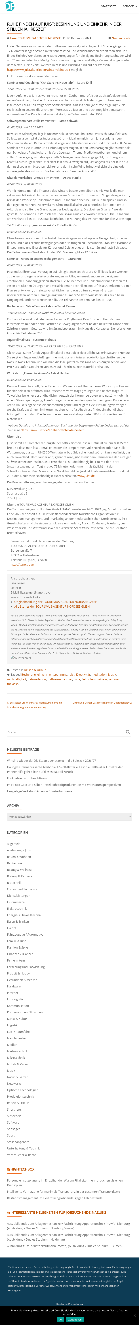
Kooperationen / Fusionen (25, 1012)
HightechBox (22, 1169)
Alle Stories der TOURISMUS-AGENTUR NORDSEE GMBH (52, 606)
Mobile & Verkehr (19, 1064)
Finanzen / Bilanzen (20, 954)
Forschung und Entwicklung (26, 967)
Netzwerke (14, 1084)
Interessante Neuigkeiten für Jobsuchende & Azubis (58, 1212)
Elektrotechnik (17, 909)
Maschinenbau (17, 1038)
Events (11, 928)
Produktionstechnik (20, 1097)
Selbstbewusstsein (94, 679)
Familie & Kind (16, 941)
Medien (12, 1045)
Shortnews (14, 1109)
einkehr (42, 675)
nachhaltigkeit (16, 679)
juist (72, 675)
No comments (121, 38)
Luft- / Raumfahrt (18, 1032)
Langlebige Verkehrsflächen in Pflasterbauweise (39, 791)
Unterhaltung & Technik (23, 1148)
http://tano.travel (22, 565)
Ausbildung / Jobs (19, 850)
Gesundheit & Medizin (22, 980)
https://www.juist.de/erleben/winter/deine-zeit (38, 70)
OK (60, 1319)
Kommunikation (18, 1006)
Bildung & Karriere (19, 876)
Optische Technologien (22, 1090)
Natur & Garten (17, 1077)
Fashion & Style (17, 947)
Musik (112, 675)
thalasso (13, 684)
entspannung (58, 675)
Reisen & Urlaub (35, 670)
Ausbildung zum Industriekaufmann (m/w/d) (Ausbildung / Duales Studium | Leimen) (65, 1246)
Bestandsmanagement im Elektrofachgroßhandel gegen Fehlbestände (54, 1198)
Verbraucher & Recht (21, 1155)
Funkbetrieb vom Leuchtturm (27, 778)
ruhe (77, 679)
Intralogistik (15, 999)
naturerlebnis (37, 679)
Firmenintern (16, 960)
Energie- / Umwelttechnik (24, 915)
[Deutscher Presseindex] (10, 6)
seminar (114, 679)
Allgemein (13, 844)
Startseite (108, 6)
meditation (99, 675)
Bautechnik (14, 863)
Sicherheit (14, 1116)
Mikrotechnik (16, 1058)
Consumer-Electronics (22, 889)
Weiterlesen (75, 1319)
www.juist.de (86, 476)
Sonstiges (13, 1129)
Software (13, 1122)
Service (128, 6)
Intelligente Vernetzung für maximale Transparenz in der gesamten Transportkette (63, 1192)
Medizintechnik (17, 1051)
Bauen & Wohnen (19, 857)
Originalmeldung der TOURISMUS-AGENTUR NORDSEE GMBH (55, 602)
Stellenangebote (18, 1142)
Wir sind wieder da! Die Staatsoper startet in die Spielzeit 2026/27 (51, 761)
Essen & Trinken (18, 922)
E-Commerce (16, 902)
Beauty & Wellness (19, 870)
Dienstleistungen (18, 896)
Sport (11, 1135)
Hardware (14, 986)
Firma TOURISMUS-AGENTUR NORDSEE (35, 38)
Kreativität (83, 675)
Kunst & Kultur (17, 1019)
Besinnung (28, 675)
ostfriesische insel (60, 679)
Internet (12, 993)
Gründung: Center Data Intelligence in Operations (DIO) (102, 702)
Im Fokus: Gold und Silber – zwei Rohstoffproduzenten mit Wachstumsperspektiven (64, 785)
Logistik (12, 1025)
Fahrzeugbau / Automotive (25, 935)
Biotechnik (14, 883)
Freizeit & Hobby (18, 973)
